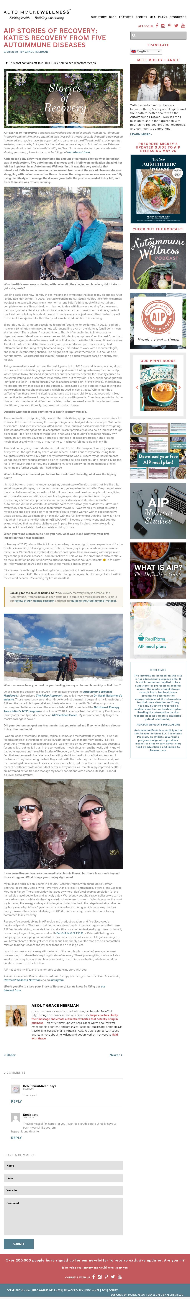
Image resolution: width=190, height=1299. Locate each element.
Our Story (99, 17)
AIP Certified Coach (64, 715)
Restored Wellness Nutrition (22, 980)
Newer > (116, 1055)
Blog (113, 17)
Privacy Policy (73, 1291)
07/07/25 (28, 1117)
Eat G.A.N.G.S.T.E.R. (70, 933)
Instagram (57, 980)
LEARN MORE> (141, 134)
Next (179, 387)
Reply (16, 1101)
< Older (10, 1055)
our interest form (78, 152)
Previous (137, 387)
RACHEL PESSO (136, 1295)
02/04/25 (28, 1089)
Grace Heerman (36, 51)
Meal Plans (158, 17)
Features (126, 17)
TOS (104, 1291)
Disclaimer (92, 1291)
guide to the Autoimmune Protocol (93, 600)
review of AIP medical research (34, 600)
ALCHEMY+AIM (175, 1295)
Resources (178, 17)
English (142, 51)
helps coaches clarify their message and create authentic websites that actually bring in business (75, 1018)
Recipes (141, 17)
